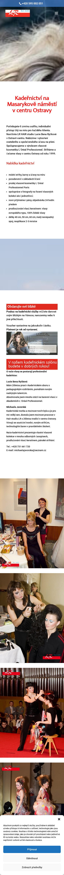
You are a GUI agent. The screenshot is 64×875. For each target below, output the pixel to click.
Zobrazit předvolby (32, 867)
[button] (59, 819)
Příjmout (32, 849)
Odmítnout (32, 858)
